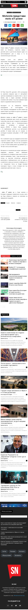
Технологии (8, 9)
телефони (19, 203)
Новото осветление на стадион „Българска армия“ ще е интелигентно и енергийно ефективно (13, 523)
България (3, 388)
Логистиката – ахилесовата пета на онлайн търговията (13, 364)
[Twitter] (16, 605)
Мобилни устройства (16, 9)
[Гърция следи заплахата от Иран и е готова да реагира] (14, 382)
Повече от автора (16, 256)
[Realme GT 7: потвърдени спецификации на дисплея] (4, 269)
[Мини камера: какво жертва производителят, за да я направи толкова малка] (14, 411)
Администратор (4, 338)
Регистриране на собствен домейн (5, 218)
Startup (2, 294)
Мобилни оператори (3, 286)
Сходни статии (5, 256)
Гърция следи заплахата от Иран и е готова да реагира (14, 391)
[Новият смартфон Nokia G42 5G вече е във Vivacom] (4, 285)
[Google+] (12, 605)
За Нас (4, 551)
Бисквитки (18, 555)
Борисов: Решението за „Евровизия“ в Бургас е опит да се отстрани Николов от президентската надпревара (14, 543)
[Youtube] (20, 605)
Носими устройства (5, 416)
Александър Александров (10, 22)
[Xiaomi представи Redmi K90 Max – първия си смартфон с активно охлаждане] (4, 261)
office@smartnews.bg (19, 595)
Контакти (21, 551)
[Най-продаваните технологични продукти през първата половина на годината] (4, 276)
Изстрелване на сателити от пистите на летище (21, 219)
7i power (8, 203)
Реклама (12, 551)
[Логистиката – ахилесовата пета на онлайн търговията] (14, 355)
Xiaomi (2, 263)
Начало (2, 9)
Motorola (13, 203)
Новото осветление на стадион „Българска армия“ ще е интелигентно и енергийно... (12, 334)
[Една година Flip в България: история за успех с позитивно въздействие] (4, 292)
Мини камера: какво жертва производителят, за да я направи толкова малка (13, 421)
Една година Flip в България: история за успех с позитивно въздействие (18, 292)
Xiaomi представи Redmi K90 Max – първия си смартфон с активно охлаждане (18, 261)
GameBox (3, 483)
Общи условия (6, 555)
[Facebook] (7, 605)
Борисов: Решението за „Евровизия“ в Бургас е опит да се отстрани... (13, 456)
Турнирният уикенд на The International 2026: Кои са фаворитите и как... (10, 487)
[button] (26, 6)
